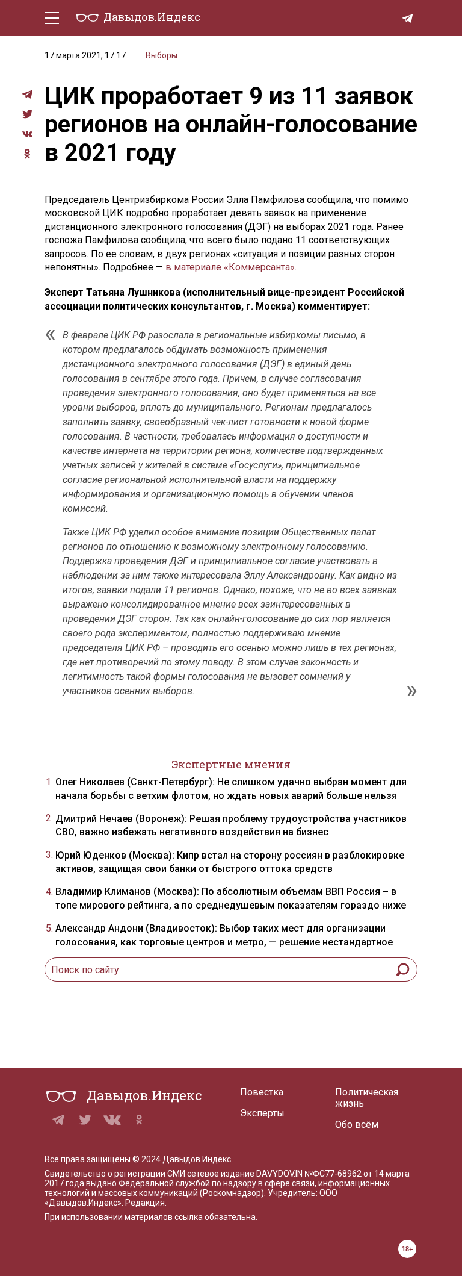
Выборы (161, 55)
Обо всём (356, 1124)
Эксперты (262, 1113)
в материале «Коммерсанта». (231, 267)
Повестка (261, 1092)
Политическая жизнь (366, 1097)
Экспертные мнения (231, 764)
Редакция (145, 1202)
